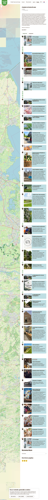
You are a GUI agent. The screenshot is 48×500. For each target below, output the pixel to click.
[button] (14, 259)
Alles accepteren (13, 496)
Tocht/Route (24, 453)
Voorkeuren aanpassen (30, 496)
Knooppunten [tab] (31, 33)
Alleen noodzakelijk (21, 496)
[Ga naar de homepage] (4, 3)
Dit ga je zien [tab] (25, 33)
